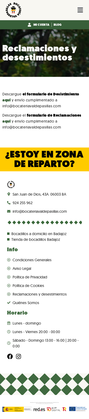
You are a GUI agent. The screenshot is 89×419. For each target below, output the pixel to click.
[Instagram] (18, 356)
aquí (6, 100)
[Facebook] (10, 356)
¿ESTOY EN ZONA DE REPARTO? (44, 159)
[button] (80, 10)
